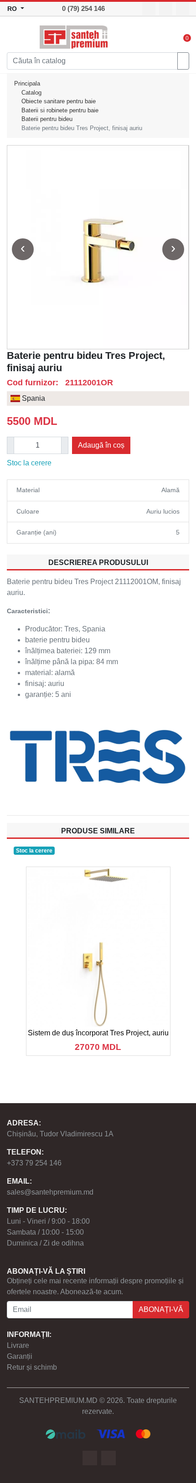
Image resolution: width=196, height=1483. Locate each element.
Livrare (18, 1345)
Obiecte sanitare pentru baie (58, 101)
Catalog (31, 92)
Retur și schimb (32, 1367)
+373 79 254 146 (34, 1163)
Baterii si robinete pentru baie (59, 110)
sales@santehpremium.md (50, 1192)
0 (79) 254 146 (83, 8)
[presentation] (23, 249)
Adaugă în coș (101, 445)
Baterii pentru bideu (46, 119)
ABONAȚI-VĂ (161, 1309)
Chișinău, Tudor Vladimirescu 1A (60, 1134)
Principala (27, 83)
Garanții (19, 1356)
